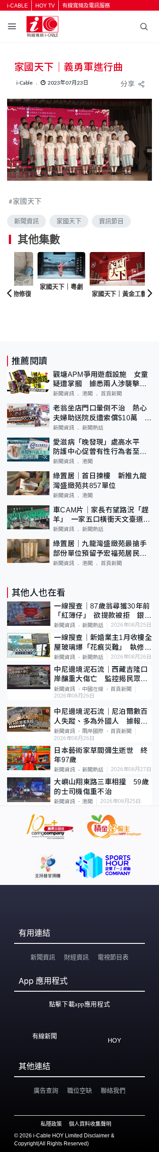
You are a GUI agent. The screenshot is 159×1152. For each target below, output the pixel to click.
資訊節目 (111, 221)
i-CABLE (17, 6)
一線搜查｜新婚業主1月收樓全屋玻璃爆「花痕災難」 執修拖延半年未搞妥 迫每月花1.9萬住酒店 (102, 643)
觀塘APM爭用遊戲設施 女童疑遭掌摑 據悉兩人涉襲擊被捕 (100, 380)
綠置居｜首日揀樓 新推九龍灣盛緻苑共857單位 (100, 480)
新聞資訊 (26, 221)
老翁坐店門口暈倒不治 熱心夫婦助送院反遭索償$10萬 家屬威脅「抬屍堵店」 (102, 413)
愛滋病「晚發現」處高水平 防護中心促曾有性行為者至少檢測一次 (100, 447)
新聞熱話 (92, 428)
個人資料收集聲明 (90, 1124)
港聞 (87, 394)
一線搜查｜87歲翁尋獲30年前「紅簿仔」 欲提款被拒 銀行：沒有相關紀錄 (102, 611)
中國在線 (92, 689)
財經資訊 (76, 957)
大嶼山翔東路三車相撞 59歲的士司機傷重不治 (101, 786)
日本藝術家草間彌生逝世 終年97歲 (101, 755)
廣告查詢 (46, 1090)
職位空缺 (79, 1090)
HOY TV (45, 6)
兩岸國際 (92, 731)
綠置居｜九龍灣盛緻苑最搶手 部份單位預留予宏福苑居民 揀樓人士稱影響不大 (102, 549)
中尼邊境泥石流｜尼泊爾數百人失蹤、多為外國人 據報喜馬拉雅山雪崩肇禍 (101, 717)
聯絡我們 (113, 1090)
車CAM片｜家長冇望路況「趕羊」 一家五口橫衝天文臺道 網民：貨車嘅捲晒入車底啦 (102, 515)
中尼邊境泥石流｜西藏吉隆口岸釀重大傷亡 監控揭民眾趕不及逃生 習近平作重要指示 (101, 675)
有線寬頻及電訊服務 (86, 6)
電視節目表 (113, 957)
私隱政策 (51, 1124)
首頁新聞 (111, 394)
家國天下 (27, 201)
